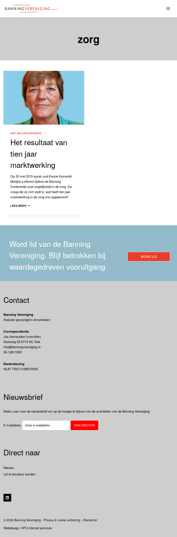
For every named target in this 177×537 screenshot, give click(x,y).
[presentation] (43, 98)
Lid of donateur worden (19, 474)
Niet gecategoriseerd (26, 133)
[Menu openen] (168, 8)
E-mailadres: (12, 425)
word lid (149, 256)
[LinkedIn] (7, 498)
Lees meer (20, 206)
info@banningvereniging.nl (21, 347)
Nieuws (8, 467)
